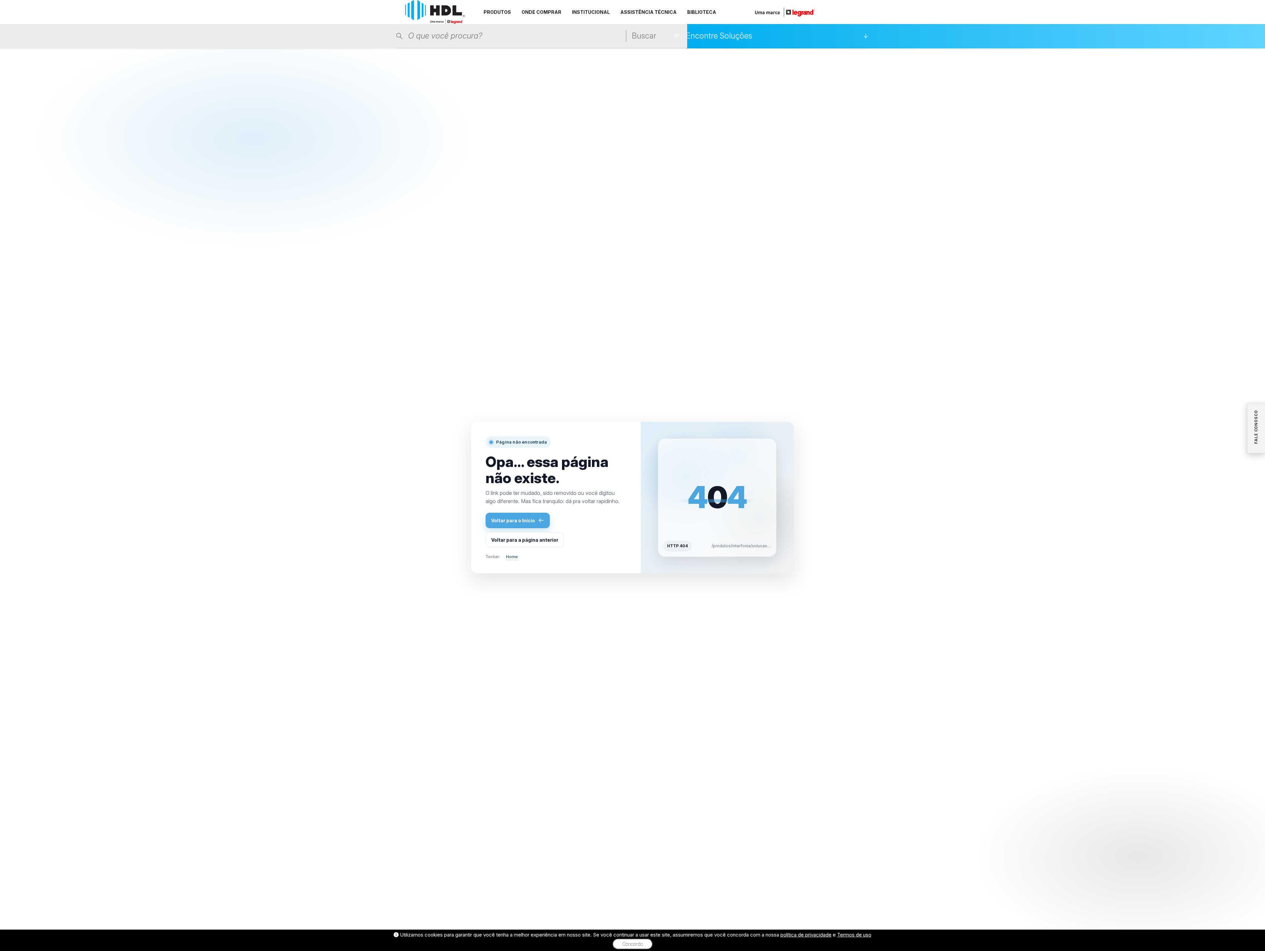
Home (512, 556)
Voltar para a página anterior (524, 540)
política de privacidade (805, 935)
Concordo (632, 944)
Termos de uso (854, 935)
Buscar (644, 36)
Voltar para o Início (513, 520)
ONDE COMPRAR (541, 12)
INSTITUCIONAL (591, 12)
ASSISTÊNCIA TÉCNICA (648, 12)
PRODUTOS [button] (497, 12)
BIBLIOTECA (701, 12)
